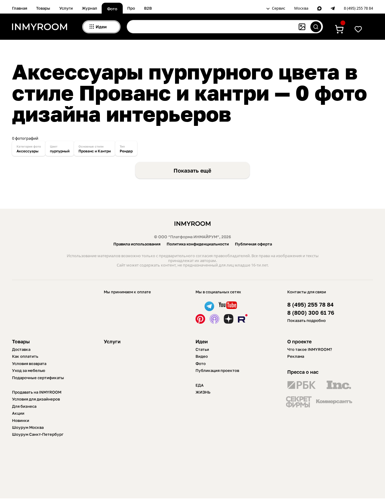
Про (131, 8)
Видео (202, 356)
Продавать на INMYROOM (36, 392)
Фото (112, 8)
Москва (301, 8)
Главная (19, 8)
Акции (18, 413)
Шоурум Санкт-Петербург (37, 434)
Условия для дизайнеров (36, 399)
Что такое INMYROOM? (309, 349)
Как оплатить (25, 356)
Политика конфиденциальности (198, 244)
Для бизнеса (24, 406)
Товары (43, 8)
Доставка (21, 349)
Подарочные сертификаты (38, 377)
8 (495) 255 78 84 (358, 8)
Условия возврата (29, 363)
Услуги (66, 8)
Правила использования (137, 244)
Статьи (202, 349)
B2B (148, 8)
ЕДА (200, 385)
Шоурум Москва (28, 427)
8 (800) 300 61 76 (310, 313)
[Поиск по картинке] (302, 26)
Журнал (89, 8)
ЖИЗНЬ (203, 392)
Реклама (295, 356)
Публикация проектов (217, 370)
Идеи (202, 341)
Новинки (20, 420)
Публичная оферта (253, 244)
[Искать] (315, 26)
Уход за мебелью (28, 370)
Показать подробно (306, 320)
